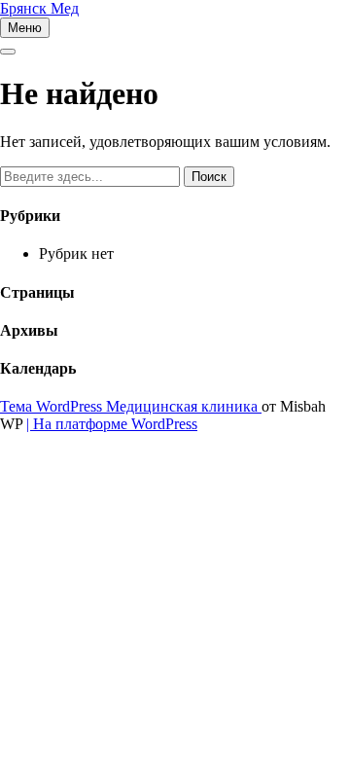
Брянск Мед (39, 8)
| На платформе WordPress (111, 424)
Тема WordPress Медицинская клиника (131, 406)
